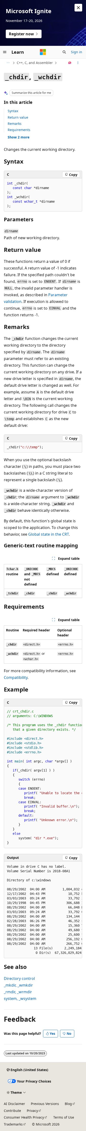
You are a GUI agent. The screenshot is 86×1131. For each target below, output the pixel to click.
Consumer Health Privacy (24, 1117)
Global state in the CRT (48, 534)
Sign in (76, 52)
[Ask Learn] (70, 63)
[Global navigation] (5, 52)
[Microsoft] (43, 52)
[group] (43, 777)
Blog (68, 1103)
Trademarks (13, 1124)
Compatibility (15, 677)
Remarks (15, 123)
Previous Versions (45, 1103)
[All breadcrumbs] (8, 63)
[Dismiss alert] (78, 7)
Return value (18, 117)
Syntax (13, 111)
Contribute (12, 1110)
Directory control (19, 978)
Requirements (19, 129)
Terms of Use (63, 1117)
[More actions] (78, 63)
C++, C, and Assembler (35, 62)
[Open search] (64, 52)
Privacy (32, 1110)
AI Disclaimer (14, 1103)
